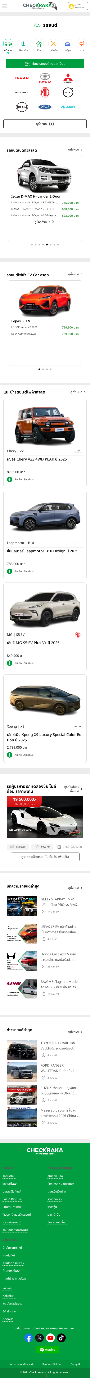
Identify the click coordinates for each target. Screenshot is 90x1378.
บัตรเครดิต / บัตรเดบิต (61, 1184)
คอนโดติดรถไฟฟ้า (13, 1263)
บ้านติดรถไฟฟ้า (12, 1271)
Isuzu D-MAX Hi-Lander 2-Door (36, 196)
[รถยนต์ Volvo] (68, 92)
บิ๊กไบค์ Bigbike (12, 1199)
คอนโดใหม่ (9, 1255)
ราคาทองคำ (55, 1199)
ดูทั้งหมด (41, 124)
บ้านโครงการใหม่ (12, 1248)
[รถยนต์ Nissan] (22, 107)
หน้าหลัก (7, 1288)
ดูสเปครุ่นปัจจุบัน (72, 847)
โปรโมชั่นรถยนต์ (12, 1222)
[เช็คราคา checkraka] (37, 5)
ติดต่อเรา (8, 1319)
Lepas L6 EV (20, 321)
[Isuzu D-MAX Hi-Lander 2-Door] (45, 175)
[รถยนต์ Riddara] (22, 92)
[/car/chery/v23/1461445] (45, 425)
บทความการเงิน (12, 1207)
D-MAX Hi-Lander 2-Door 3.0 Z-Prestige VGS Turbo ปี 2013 (35, 215)
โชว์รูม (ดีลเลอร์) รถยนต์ (17, 1214)
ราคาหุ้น (52, 1207)
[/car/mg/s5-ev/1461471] (45, 608)
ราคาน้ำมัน (54, 1214)
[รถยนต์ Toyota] (45, 78)
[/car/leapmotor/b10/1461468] (45, 517)
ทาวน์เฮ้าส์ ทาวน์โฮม (14, 1278)
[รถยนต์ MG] (45, 92)
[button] (78, 6)
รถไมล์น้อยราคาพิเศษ (15, 1230)
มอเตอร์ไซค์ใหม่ (12, 1191)
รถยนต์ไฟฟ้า (10, 1184)
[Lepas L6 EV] (45, 300)
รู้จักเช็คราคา (10, 1311)
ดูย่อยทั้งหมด (42, 222)
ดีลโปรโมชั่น (9, 1296)
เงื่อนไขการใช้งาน (13, 1304)
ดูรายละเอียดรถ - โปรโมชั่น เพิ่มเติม (45, 856)
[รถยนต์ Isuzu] (22, 78)
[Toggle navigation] (4, 6)
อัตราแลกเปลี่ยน (57, 1222)
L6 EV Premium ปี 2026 (24, 327)
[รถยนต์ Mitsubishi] (68, 78)
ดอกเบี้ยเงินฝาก (57, 1191)
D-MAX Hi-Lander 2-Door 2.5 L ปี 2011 (32, 209)
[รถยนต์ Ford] (45, 107)
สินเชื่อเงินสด (55, 1176)
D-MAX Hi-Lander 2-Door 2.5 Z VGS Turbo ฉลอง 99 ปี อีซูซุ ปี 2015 (35, 202)
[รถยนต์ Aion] (68, 107)
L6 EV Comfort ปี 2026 (23, 334)
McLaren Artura (20, 830)
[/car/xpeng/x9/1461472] (45, 700)
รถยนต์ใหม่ (9, 1176)
